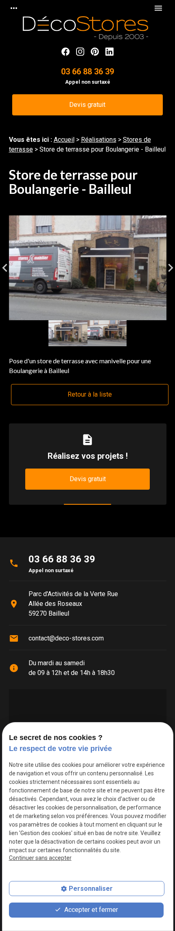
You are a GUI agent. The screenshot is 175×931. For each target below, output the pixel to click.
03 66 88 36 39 (87, 71)
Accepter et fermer (90, 910)
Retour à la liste (90, 394)
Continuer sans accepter (40, 858)
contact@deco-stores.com (66, 638)
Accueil (64, 139)
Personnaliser (91, 888)
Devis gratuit (87, 105)
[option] (87, 267)
